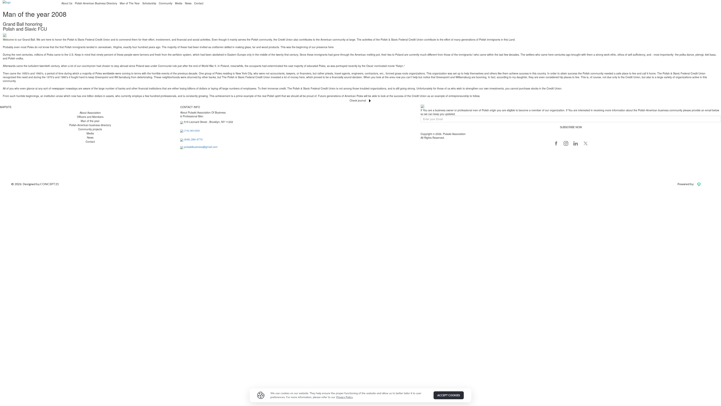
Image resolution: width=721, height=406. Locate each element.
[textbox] (193, 139)
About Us (66, 3)
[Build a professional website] (702, 184)
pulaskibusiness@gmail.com (201, 147)
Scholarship (149, 3)
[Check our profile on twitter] (585, 143)
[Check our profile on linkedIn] (576, 143)
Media (178, 3)
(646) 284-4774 (193, 139)
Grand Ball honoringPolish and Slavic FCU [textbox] (25, 26)
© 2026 (35, 184)
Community (165, 3)
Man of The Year (130, 3)
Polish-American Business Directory (96, 3)
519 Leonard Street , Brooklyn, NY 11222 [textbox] (208, 122)
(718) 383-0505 (192, 130)
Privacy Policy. (344, 397)
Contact (198, 3)
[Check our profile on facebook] (556, 143)
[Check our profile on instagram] (566, 143)
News (188, 3)
